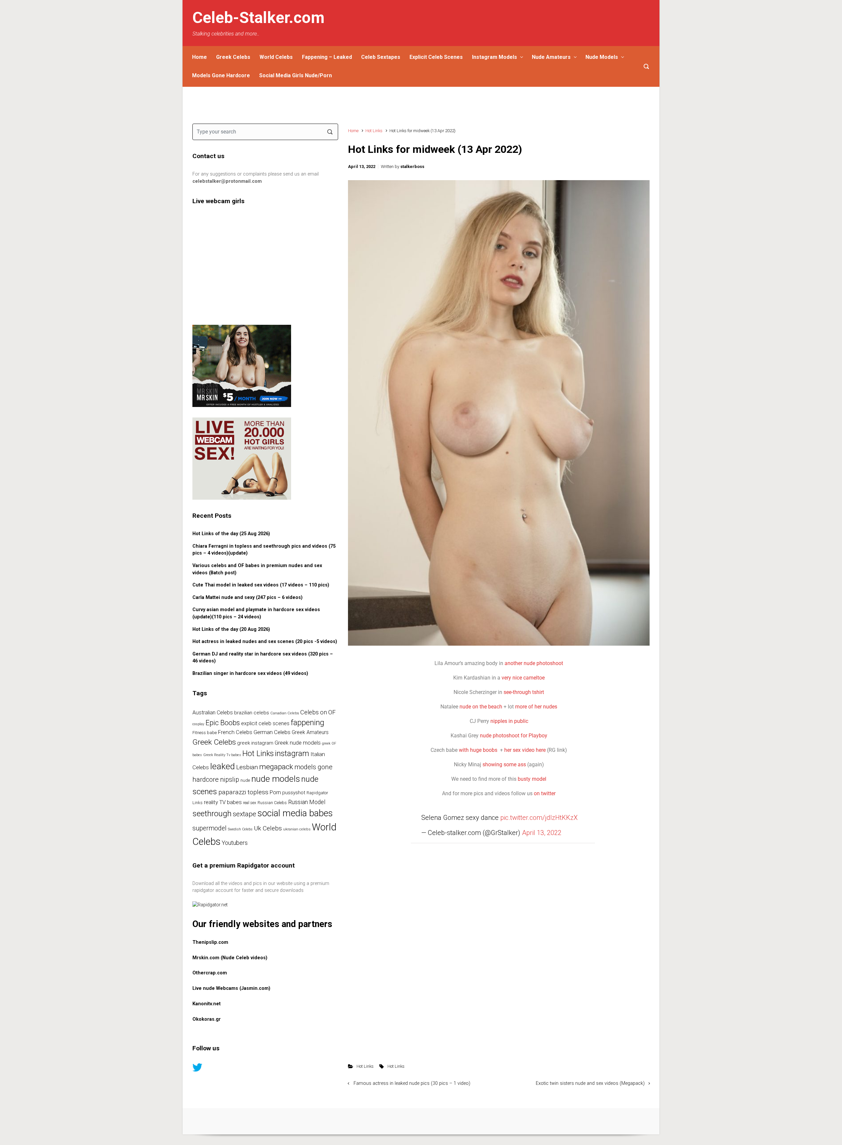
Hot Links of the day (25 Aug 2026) (231, 534)
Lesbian (247, 767)
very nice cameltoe (523, 678)
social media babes (295, 813)
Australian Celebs (212, 712)
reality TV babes (223, 802)
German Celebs (272, 732)
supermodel (209, 828)
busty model (532, 779)
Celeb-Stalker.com (258, 17)
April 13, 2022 (541, 833)
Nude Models (601, 57)
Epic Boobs (223, 723)
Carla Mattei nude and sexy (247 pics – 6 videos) (247, 597)
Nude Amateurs (551, 57)
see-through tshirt (524, 692)
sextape (244, 814)
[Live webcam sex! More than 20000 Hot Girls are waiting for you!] (241, 458)
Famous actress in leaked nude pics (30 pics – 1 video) (412, 1083)
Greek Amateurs (310, 732)
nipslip (229, 779)
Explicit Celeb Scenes (436, 57)
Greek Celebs (233, 57)
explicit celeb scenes (265, 723)
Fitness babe (204, 732)
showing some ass (503, 764)
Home (199, 57)
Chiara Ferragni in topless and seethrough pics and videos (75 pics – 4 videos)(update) (263, 549)
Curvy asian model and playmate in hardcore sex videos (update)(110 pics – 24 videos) (256, 613)
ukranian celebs (296, 829)
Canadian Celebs (284, 713)
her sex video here (525, 750)
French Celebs (235, 732)
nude (245, 780)
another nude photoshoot (534, 663)
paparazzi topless (243, 792)
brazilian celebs (251, 713)
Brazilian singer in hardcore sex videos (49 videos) (250, 673)
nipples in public (509, 721)
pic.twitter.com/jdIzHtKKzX (539, 818)
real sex (249, 802)
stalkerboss (412, 166)
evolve (380, 1121)
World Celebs (276, 57)
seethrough (212, 813)
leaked (222, 766)
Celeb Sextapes (380, 57)
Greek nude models (298, 743)
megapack (276, 766)
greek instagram (255, 743)
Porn (275, 792)
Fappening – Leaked (327, 57)
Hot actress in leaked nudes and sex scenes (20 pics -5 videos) (264, 641)
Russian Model (306, 802)
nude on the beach (480, 707)
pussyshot (293, 793)
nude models (275, 779)
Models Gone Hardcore (221, 75)
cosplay (198, 724)
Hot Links (374, 130)
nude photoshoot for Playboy (513, 735)
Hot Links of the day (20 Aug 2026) (231, 629)
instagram (292, 753)
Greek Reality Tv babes (222, 755)
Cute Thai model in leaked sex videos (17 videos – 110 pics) (260, 585)
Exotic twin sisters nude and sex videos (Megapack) (590, 1083)
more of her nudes (536, 707)
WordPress (458, 1121)
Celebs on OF (318, 712)
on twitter (545, 793)
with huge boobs (479, 750)
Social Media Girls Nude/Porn (295, 75)
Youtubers (235, 842)
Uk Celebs (268, 828)
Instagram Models (494, 57)
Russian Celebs (272, 802)
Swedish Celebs (240, 829)
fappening (307, 722)
